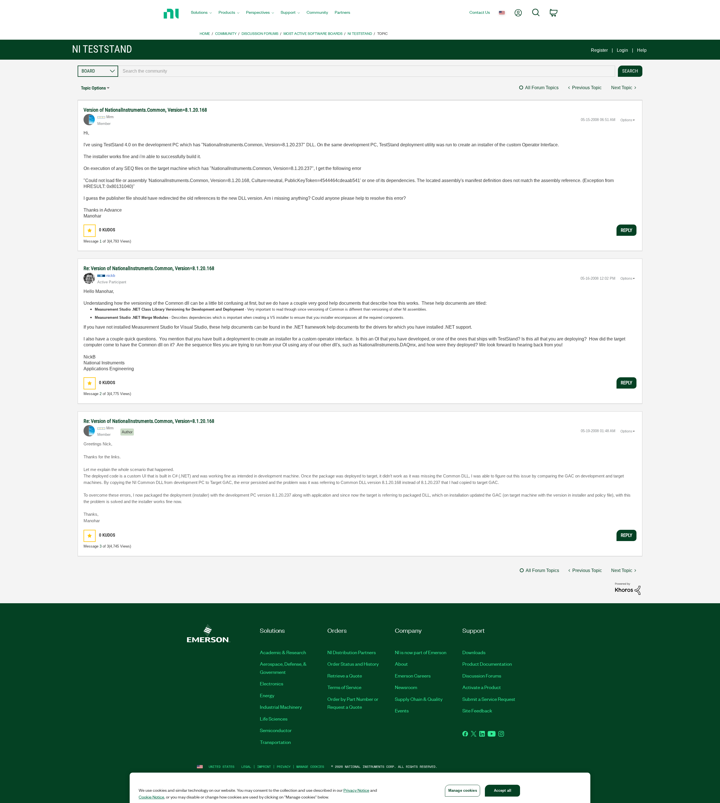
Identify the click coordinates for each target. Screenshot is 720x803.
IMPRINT (264, 766)
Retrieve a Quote (344, 675)
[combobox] (366, 71)
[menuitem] (201, 14)
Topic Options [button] (93, 88)
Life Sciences (273, 718)
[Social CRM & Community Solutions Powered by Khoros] (627, 588)
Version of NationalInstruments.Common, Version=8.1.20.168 (145, 110)
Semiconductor (276, 730)
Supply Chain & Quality (419, 699)
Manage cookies (310, 766)
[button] (89, 230)
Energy (267, 695)
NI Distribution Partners (351, 652)
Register (599, 50)
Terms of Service (344, 687)
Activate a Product (481, 687)
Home (205, 33)
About (401, 664)
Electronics (271, 683)
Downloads (473, 652)
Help (642, 50)
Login (622, 50)
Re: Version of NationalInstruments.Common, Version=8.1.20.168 (149, 268)
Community (226, 33)
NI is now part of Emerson (420, 652)
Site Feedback (477, 710)
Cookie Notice (151, 797)
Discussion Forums (260, 33)
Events (402, 710)
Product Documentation (487, 664)
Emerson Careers (413, 675)
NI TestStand (360, 33)
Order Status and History (353, 664)
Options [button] (626, 120)
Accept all (502, 790)
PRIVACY (284, 766)
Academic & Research (283, 652)
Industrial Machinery (281, 707)
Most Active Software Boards (313, 33)
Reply (626, 230)
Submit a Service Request (488, 699)
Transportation (275, 742)
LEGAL (246, 766)
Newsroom (406, 687)
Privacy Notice (356, 790)
